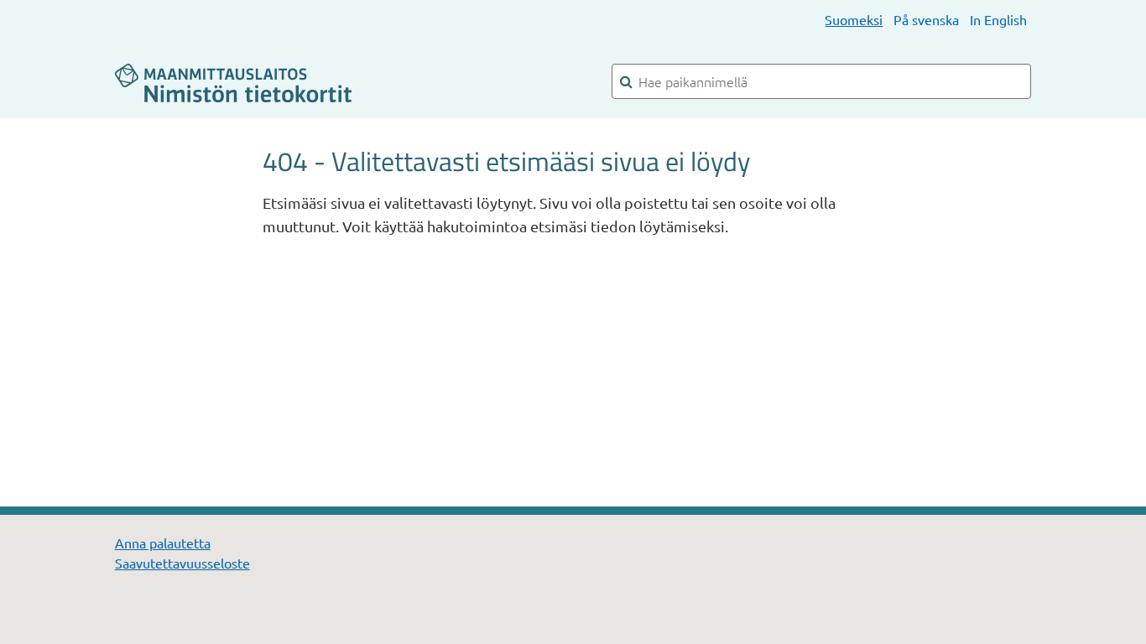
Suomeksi (854, 19)
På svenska (926, 19)
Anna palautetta (163, 542)
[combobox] (821, 81)
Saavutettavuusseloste (182, 562)
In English (998, 19)
